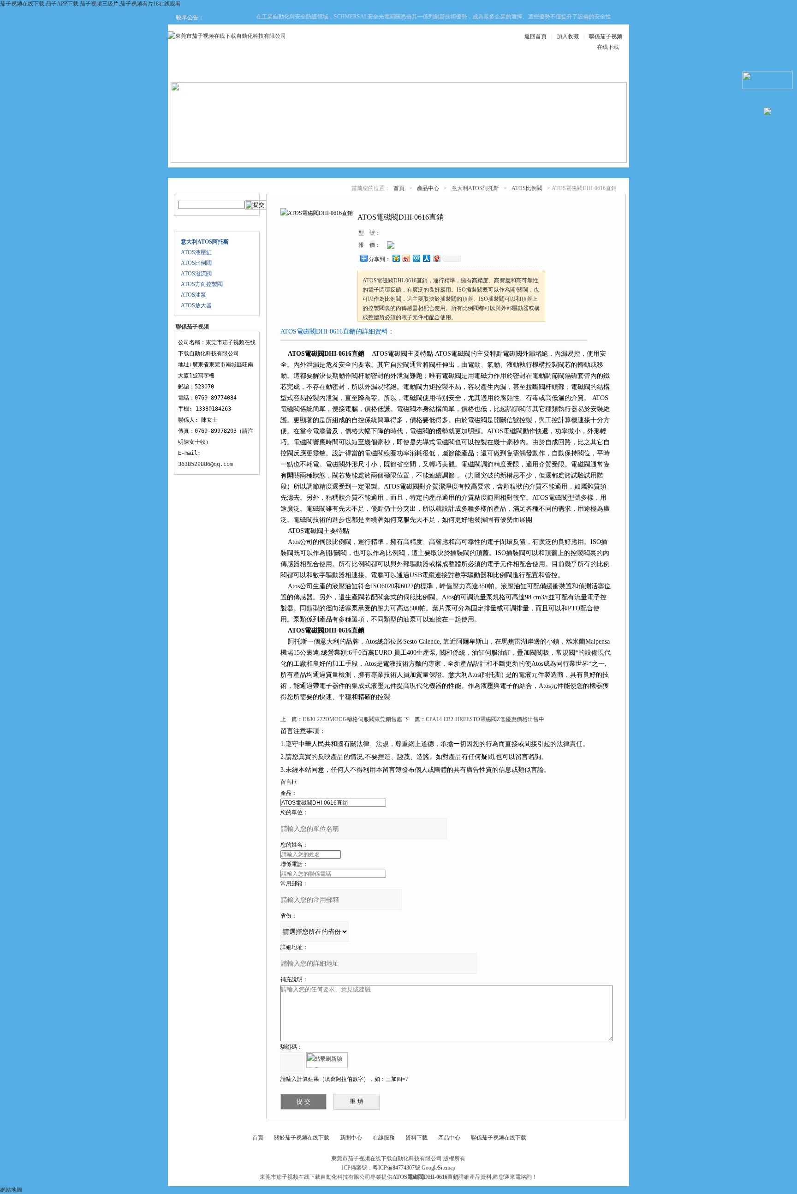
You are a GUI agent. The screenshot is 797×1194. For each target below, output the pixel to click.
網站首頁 (202, 69)
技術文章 (479, 69)
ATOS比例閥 (196, 263)
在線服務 (534, 69)
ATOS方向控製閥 (202, 284)
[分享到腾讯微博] (416, 258)
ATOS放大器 (196, 305)
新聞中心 (368, 69)
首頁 (398, 188)
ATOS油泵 (193, 295)
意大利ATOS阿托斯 (475, 188)
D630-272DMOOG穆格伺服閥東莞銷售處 (352, 719)
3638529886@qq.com (205, 464)
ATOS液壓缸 (196, 252)
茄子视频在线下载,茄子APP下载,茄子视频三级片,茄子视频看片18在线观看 (90, 3)
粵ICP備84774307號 (396, 1167)
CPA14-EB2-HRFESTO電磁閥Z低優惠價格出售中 (485, 719)
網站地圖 (11, 1190)
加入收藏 (568, 36)
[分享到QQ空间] (396, 258)
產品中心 (313, 69)
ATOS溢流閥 (196, 273)
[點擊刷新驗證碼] (327, 1060)
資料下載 (423, 69)
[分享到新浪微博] (406, 258)
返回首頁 (535, 36)
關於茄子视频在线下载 (301, 1137)
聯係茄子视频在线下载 (498, 1137)
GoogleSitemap (438, 1167)
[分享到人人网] (426, 258)
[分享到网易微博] (436, 258)
